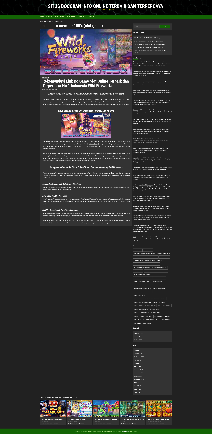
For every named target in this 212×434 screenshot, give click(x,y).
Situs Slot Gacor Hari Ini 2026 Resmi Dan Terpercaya (149, 37)
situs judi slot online (139, 295)
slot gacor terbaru (165, 319)
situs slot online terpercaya (141, 312)
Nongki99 (135, 196)
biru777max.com (140, 206)
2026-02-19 (56, 423)
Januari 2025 (138, 366)
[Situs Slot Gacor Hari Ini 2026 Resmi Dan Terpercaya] (53, 408)
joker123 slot (160, 260)
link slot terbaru (138, 284)
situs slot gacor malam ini (141, 309)
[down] (76, 17)
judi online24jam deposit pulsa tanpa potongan (146, 264)
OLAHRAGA (82, 17)
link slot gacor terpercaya (154, 281)
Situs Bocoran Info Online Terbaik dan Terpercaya (105, 6)
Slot (150, 71)
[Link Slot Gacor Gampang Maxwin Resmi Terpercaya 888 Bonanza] (159, 408)
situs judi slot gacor (159, 291)
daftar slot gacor (139, 257)
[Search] (171, 16)
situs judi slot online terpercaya (142, 302)
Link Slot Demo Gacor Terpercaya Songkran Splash (148, 41)
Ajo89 (112, 223)
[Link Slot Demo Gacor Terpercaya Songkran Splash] (79, 408)
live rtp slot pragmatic (151, 284)
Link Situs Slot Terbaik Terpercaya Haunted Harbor (148, 47)
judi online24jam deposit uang (142, 267)
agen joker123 (137, 250)
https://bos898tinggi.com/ (146, 185)
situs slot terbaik (155, 312)
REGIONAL (49, 17)
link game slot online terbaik (69, 99)
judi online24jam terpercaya (159, 267)
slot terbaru (137, 323)
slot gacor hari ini (139, 319)
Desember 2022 (138, 392)
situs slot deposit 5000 (159, 302)
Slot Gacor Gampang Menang (162, 316)
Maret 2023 (137, 386)
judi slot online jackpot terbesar (143, 277)
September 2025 (139, 357)
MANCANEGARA (60, 17)
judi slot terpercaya (159, 277)
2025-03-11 (135, 423)
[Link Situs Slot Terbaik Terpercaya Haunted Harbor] (132, 408)
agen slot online (148, 250)
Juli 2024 (136, 382)
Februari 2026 (138, 350)
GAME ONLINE (71, 17)
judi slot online (149, 270)
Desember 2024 (138, 369)
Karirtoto (135, 110)
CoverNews (125, 431)
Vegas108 (136, 148)
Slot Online (149, 61)
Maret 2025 (137, 360)
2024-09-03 (58, 89)
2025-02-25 (162, 423)
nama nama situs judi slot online (142, 288)
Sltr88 (134, 237)
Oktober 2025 (138, 353)
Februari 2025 (138, 363)
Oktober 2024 (138, 376)
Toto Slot (160, 215)
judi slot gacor (138, 270)
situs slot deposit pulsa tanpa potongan (145, 305)
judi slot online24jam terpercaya (142, 274)
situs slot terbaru (139, 316)
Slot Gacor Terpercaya (144, 167)
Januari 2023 (138, 389)
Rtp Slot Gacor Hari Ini (49, 89)
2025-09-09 (109, 423)
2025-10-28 (82, 423)
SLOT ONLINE (45, 77)
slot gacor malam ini (151, 319)
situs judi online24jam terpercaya (142, 291)
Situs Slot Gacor (139, 100)
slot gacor (149, 316)
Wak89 (135, 90)
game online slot (164, 257)
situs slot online (154, 309)
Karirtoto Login (94, 144)
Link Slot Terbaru (150, 81)
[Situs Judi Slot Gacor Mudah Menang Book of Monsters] (106, 408)
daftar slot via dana (151, 257)
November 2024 (138, 373)
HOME (42, 17)
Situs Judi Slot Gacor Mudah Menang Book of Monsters (150, 44)
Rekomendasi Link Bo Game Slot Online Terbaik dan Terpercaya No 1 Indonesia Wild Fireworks (85, 83)
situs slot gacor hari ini (164, 305)
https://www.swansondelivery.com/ (142, 140)
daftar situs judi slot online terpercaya (144, 253)
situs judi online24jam (159, 288)
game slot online (138, 260)
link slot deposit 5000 (139, 281)
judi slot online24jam (161, 270)
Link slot (45, 153)
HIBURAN (91, 17)
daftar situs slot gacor (163, 253)
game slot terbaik (150, 260)
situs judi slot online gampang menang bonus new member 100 (150, 298)
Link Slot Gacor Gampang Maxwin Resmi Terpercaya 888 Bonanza (150, 51)
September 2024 (139, 379)
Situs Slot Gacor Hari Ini (139, 119)
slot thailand (147, 323)
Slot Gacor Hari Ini (158, 175)
